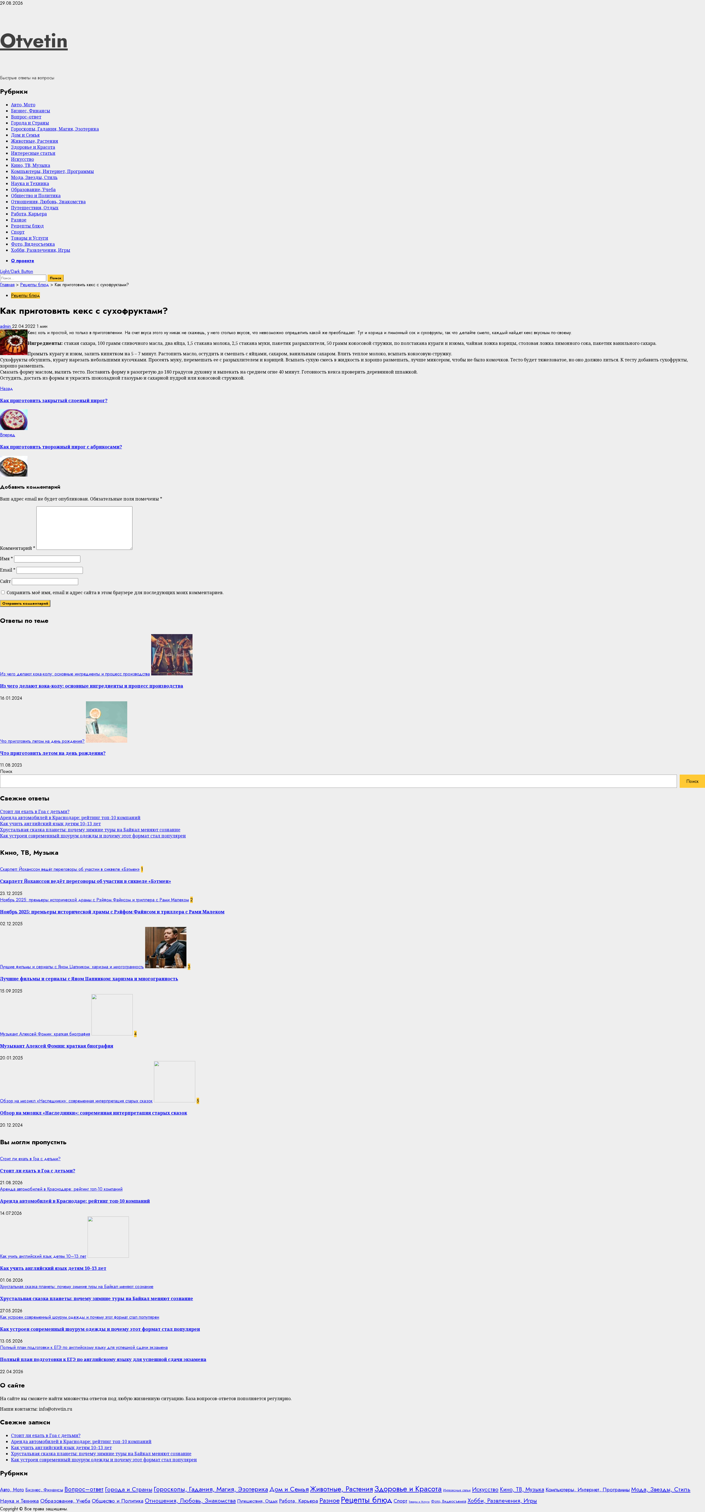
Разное (18, 220)
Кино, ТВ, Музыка (30, 165)
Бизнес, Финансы (30, 111)
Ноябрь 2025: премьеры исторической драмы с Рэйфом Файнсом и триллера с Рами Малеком (94, 900)
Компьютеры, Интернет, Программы (52, 171)
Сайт (5, 581)
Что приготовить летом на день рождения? (42, 741)
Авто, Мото (23, 105)
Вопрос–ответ (26, 117)
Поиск (6, 771)
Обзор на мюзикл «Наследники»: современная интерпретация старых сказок (76, 1101)
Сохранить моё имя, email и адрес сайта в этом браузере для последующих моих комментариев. (115, 592)
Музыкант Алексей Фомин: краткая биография (45, 1034)
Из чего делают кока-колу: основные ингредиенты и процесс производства (75, 674)
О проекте (22, 261)
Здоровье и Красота (33, 147)
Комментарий (17, 548)
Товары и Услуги (29, 238)
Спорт (18, 232)
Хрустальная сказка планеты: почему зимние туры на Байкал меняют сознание (90, 830)
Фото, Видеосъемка (33, 244)
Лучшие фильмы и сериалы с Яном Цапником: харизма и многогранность (72, 967)
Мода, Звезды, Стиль (34, 177)
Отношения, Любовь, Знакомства (48, 202)
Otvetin (34, 40)
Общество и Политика (36, 196)
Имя (6, 559)
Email (7, 570)
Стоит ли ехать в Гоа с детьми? (34, 811)
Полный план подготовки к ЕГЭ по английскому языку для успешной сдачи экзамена (84, 1347)
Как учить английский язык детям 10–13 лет (50, 824)
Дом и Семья (25, 135)
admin (6, 326)
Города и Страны (30, 123)
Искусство (22, 159)
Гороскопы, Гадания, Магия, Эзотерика (55, 129)
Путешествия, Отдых (34, 208)
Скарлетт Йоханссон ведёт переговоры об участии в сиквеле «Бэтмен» (70, 869)
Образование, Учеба (33, 189)
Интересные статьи (33, 153)
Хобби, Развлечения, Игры (40, 250)
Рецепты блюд (27, 226)
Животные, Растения (34, 141)
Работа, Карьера (29, 214)
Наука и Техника (30, 183)
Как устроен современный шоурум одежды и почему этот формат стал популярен (93, 836)
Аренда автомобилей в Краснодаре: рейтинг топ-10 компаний (70, 818)
